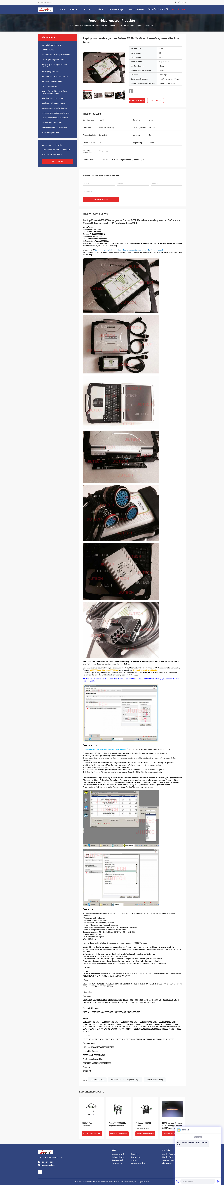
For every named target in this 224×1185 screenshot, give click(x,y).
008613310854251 (63, 150)
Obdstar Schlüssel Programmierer (54, 128)
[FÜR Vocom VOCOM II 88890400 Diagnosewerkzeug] (145, 1109)
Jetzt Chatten (57, 161)
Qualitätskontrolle (117, 1160)
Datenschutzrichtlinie (138, 1163)
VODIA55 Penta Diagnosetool (87, 1124)
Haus (71, 26)
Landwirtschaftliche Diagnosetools (55, 118)
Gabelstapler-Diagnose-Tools (53, 60)
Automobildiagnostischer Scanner (54, 108)
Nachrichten (135, 1154)
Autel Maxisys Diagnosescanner (54, 103)
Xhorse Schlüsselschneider (52, 123)
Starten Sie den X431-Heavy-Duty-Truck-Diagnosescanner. (54, 92)
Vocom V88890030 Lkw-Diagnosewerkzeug (118, 1124)
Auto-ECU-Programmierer (51, 45)
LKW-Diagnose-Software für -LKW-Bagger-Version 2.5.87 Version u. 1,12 (172, 1125)
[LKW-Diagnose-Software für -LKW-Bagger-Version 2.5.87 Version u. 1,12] (172, 1109)
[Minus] (218, 1129)
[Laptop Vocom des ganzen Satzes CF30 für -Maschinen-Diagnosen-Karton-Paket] (104, 67)
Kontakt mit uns (117, 1163)
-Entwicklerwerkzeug (155, 1080)
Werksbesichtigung (118, 1157)
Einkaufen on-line (156, 9)
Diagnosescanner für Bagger (52, 81)
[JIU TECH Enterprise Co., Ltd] (45, 9)
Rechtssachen (135, 1157)
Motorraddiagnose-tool (50, 132)
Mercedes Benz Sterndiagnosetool (55, 76)
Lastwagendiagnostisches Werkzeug (56, 113)
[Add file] (177, 1181)
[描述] (167, 9)
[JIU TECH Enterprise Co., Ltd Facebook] (175, 2)
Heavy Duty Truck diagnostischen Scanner (54, 66)
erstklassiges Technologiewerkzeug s (125, 1080)
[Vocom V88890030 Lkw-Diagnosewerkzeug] (118, 1109)
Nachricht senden (101, 199)
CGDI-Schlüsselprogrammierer (53, 98)
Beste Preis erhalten (137, 100)
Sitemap (133, 1160)
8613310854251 (56, 154)
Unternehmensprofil (118, 1154)
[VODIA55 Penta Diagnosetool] (91, 1109)
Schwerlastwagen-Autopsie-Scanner (56, 55)
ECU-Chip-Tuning (48, 50)
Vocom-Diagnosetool (83, 26)
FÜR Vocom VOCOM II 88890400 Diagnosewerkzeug (143, 1125)
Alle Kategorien (167, 1163)
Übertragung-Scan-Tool (50, 72)
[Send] (218, 1181)
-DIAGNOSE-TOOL (97, 1080)
